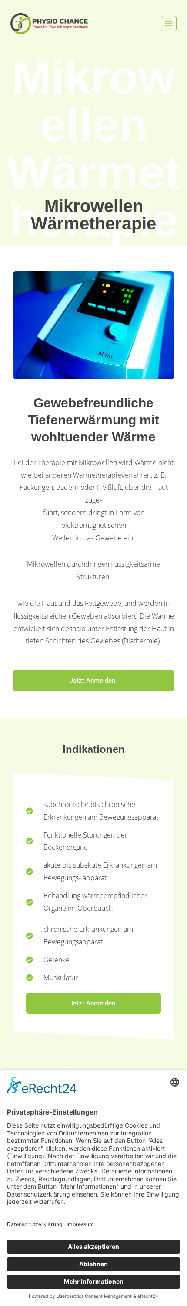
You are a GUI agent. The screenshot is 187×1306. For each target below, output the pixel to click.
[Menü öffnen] (169, 23)
